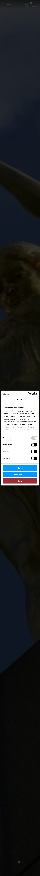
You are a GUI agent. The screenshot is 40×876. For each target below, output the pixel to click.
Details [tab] (20, 400)
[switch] (34, 444)
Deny (20, 481)
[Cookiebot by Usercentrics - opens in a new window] (28, 393)
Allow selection (20, 474)
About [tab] (32, 400)
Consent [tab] (7, 400)
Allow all (20, 468)
